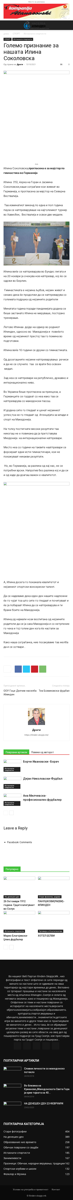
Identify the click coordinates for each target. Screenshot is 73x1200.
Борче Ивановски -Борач (41, 761)
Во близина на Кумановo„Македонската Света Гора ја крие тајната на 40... (46, 1089)
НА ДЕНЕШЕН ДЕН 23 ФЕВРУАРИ (43, 1103)
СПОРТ (16, 33)
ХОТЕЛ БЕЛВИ (46, 935)
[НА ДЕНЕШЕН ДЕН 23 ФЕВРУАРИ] (12, 1108)
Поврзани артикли (16, 752)
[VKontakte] (46, 1045)
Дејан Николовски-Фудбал (42, 778)
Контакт (56, 1189)
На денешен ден (12, 896)
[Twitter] (26, 669)
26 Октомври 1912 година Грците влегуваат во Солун (19, 905)
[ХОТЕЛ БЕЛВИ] (54, 922)
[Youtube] (55, 1045)
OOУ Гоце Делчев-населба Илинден (20, 692)
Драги (20, 64)
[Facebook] (18, 669)
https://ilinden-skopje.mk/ (36, 735)
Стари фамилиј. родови (49, 896)
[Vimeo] (36, 1045)
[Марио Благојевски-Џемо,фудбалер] (19, 922)
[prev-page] (6, 813)
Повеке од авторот (42, 752)
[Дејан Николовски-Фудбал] (12, 783)
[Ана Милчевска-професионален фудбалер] (12, 800)
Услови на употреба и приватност (30, 1189)
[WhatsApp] (42, 669)
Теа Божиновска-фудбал (54, 690)
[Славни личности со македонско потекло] (12, 1073)
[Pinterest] (34, 669)
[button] (6, 25)
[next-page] (11, 813)
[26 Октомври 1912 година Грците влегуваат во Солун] (19, 887)
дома (6, 33)
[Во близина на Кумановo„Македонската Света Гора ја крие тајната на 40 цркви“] (12, 1090)
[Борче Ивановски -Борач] (12, 766)
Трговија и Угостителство (50, 931)
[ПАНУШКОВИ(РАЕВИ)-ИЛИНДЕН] (54, 887)
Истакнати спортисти (35, 33)
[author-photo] (36, 724)
